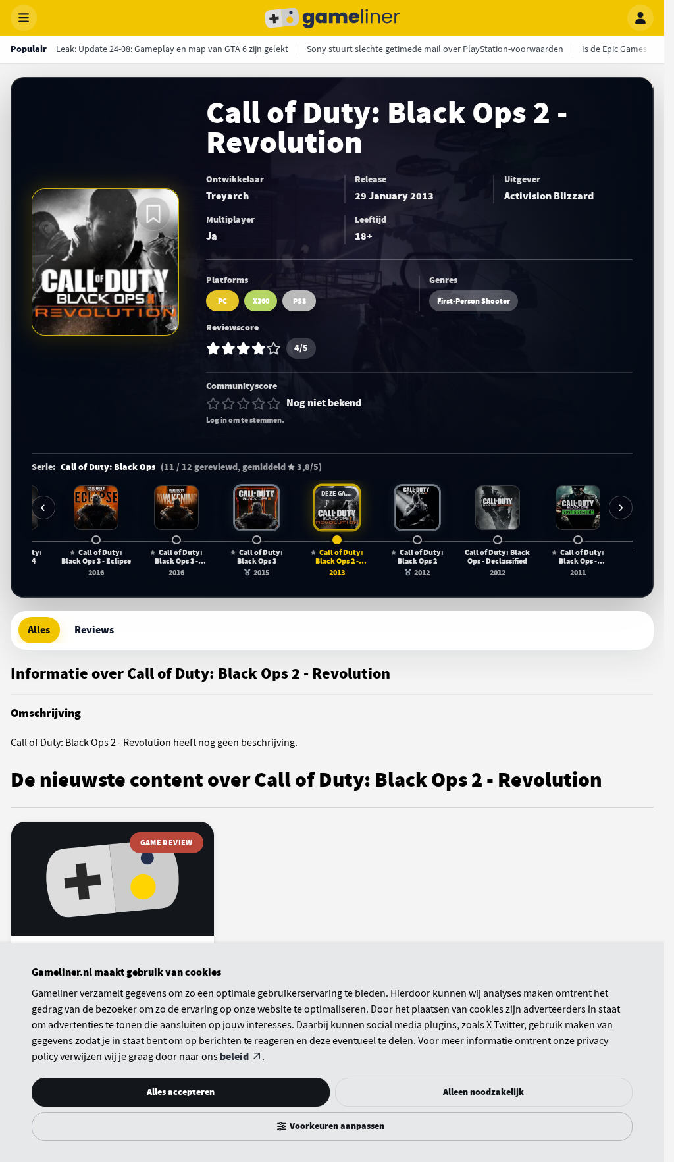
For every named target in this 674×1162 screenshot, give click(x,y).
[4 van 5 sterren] (258, 403)
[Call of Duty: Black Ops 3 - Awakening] (176, 507)
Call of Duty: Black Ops (108, 467)
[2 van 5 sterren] (228, 403)
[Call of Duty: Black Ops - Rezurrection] (578, 507)
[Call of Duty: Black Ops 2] (417, 507)
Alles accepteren (181, 1092)
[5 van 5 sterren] (274, 403)
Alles (39, 630)
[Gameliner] (332, 17)
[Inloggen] (640, 18)
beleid (234, 1056)
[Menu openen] (24, 18)
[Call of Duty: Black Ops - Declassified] (497, 507)
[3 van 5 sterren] (243, 403)
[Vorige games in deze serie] (43, 507)
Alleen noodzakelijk (483, 1092)
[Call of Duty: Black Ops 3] (256, 507)
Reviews (94, 630)
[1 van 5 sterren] (213, 403)
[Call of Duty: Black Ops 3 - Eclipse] (96, 507)
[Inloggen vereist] (153, 214)
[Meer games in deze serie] (621, 507)
